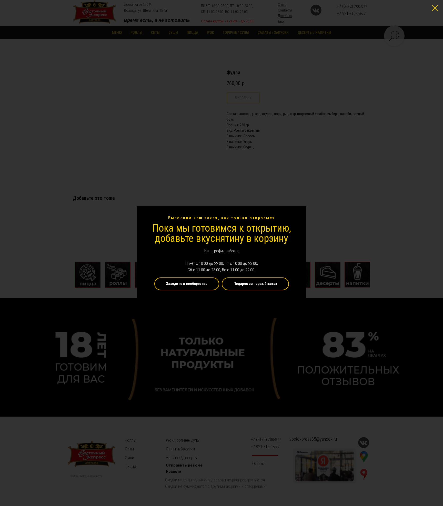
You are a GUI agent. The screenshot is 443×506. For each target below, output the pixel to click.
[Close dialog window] (434, 8)
